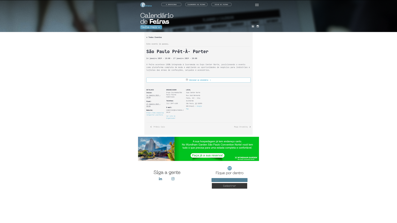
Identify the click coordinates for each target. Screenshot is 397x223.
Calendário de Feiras (196, 4)
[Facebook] (253, 26)
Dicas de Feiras (221, 4)
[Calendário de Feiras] (156, 21)
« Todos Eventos (154, 37)
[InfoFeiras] (144, 5)
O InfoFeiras (171, 4)
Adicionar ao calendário (198, 80)
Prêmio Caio (158, 127)
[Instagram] (258, 26)
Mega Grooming (241, 127)
